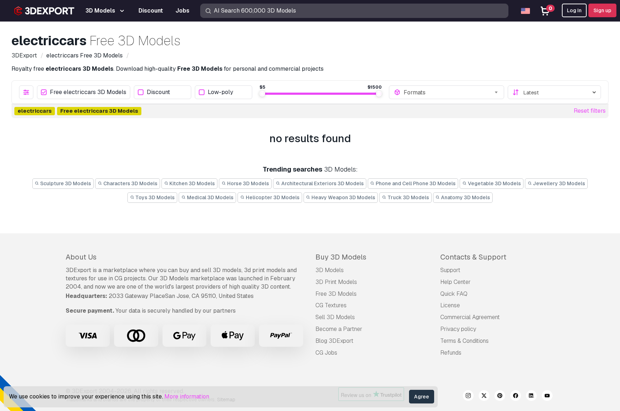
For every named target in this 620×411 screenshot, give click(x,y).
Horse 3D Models (247, 183)
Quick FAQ (454, 294)
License (450, 305)
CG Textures (331, 305)
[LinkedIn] (531, 396)
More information (186, 396)
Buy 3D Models (340, 257)
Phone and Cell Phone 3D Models (415, 183)
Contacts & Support (473, 257)
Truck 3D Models (407, 197)
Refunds (450, 352)
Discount (158, 92)
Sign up (602, 10)
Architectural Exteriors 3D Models (322, 183)
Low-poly (220, 92)
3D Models (329, 270)
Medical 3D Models (210, 197)
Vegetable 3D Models (494, 183)
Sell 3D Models (335, 317)
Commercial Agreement (470, 317)
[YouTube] (547, 396)
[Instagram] (468, 396)
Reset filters (590, 111)
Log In (574, 10)
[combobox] (451, 92)
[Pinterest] (500, 396)
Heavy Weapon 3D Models (342, 197)
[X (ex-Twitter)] (484, 396)
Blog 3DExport (334, 341)
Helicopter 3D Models (272, 197)
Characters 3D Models (130, 183)
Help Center (455, 282)
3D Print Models (336, 282)
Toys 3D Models (154, 197)
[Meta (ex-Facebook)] (515, 396)
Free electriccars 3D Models (88, 92)
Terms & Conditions (464, 341)
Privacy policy (458, 329)
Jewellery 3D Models (558, 183)
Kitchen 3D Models (191, 183)
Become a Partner (338, 329)
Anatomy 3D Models (465, 197)
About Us (81, 257)
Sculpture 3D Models (65, 183)
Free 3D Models (336, 294)
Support (450, 270)
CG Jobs (326, 352)
